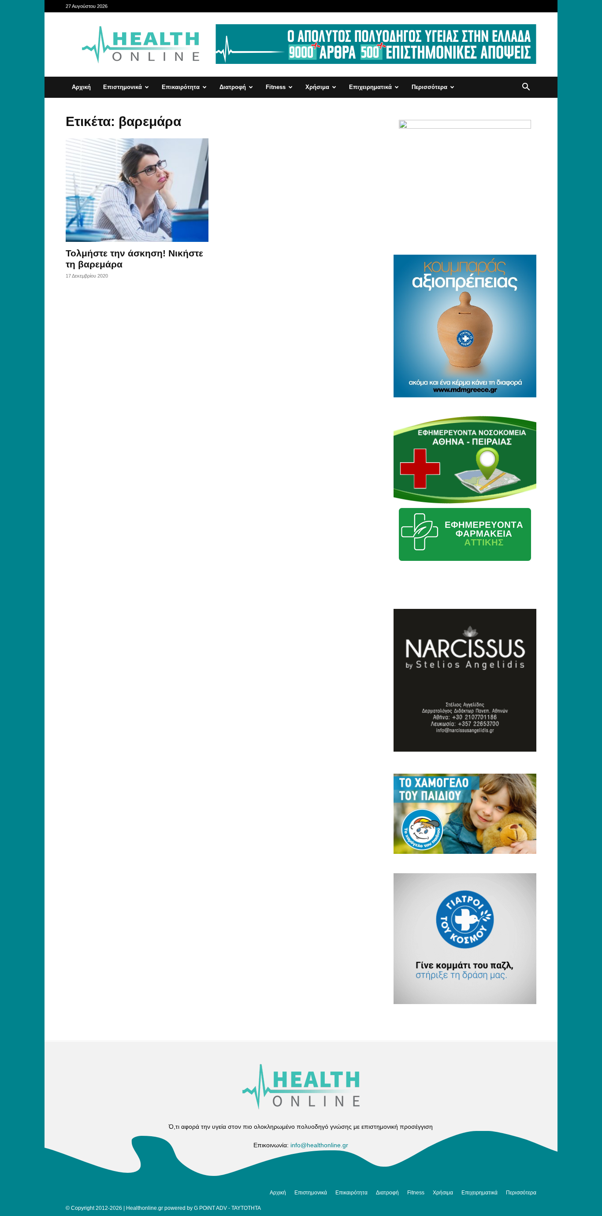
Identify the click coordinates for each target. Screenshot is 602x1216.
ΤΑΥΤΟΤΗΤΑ (246, 1208)
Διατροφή (232, 87)
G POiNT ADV (210, 1208)
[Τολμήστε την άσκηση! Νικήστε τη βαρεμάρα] (137, 190)
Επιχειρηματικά (370, 87)
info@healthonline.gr (319, 1145)
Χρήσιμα (317, 87)
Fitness (276, 87)
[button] (525, 88)
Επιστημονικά (122, 87)
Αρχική (81, 87)
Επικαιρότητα (181, 87)
